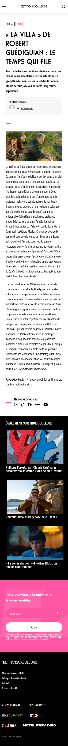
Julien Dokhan (27, 108)
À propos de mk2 (9, 688)
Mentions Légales (15, 737)
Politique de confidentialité (14, 678)
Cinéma (10, 24)
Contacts (6, 683)
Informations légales (39, 639)
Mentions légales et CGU (13, 673)
